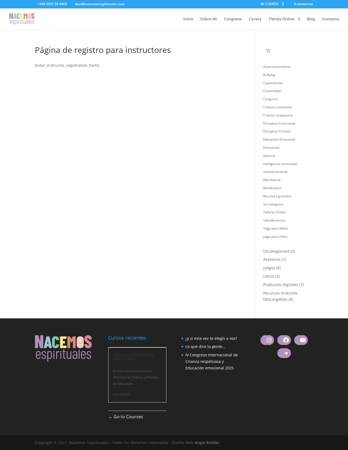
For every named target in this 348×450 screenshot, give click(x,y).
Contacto (330, 19)
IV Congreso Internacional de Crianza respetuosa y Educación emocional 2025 (211, 361)
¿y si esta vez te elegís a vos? (211, 338)
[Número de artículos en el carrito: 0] (268, 50)
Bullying (269, 74)
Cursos (255, 19)
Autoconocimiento (277, 66)
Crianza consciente (277, 107)
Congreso (233, 19)
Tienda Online (281, 19)
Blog (311, 19)
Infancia (269, 155)
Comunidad (272, 90)
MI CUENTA (269, 4)
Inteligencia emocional (280, 163)
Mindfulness (272, 188)
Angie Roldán (207, 442)
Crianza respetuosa (278, 115)
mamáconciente (275, 171)
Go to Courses (128, 417)
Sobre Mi (208, 19)
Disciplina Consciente (279, 123)
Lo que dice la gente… (205, 346)
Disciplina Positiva (276, 131)
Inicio (188, 19)
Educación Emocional (279, 139)
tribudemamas (274, 220)
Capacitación (273, 83)
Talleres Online (274, 212)
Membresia (272, 180)
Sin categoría (273, 204)
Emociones (271, 147)
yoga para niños (275, 236)
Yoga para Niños (275, 228)
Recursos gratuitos (277, 196)
